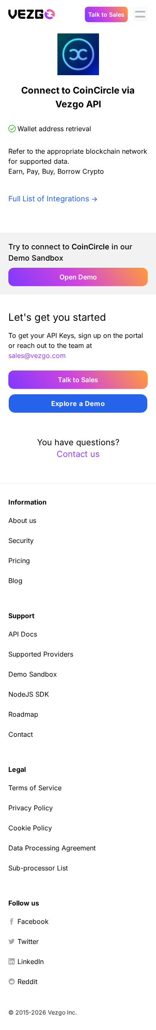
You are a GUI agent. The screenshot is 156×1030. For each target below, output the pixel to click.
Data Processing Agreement (52, 848)
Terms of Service (35, 788)
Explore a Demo (78, 403)
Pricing (19, 560)
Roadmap (23, 714)
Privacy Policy (30, 808)
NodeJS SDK (28, 694)
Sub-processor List (38, 868)
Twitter (28, 941)
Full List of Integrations (48, 198)
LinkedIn (30, 961)
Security (21, 540)
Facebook (33, 921)
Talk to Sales (106, 14)
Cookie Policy (30, 828)
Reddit (27, 981)
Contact (20, 734)
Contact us (78, 454)
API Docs (22, 634)
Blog (15, 580)
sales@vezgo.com (37, 355)
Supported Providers (40, 654)
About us (22, 520)
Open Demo (78, 277)
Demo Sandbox (32, 674)
